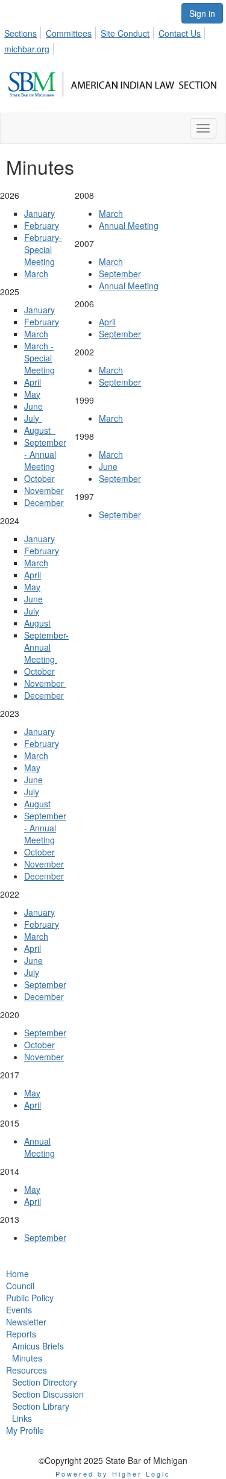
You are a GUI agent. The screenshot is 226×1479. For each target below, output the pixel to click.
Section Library (40, 1406)
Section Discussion (48, 1394)
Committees (69, 33)
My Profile (25, 1430)
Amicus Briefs (38, 1346)
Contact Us (180, 33)
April (32, 382)
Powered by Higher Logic (113, 1473)
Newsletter (26, 1322)
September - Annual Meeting (45, 454)
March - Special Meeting (39, 358)
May (32, 394)
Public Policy (30, 1298)
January (39, 213)
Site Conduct (125, 33)
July (33, 418)
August (39, 430)
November (44, 490)
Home (17, 1274)
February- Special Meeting (43, 249)
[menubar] (113, 39)
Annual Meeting (39, 1147)
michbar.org (26, 49)
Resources (26, 1370)
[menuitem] (24, 31)
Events (19, 1310)
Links (22, 1418)
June (33, 406)
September (45, 984)
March (36, 273)
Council (20, 1286)
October (39, 478)
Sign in (202, 13)
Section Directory (44, 1382)
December (44, 502)
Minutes (27, 1358)
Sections (20, 33)
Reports (21, 1334)
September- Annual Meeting (46, 647)
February (41, 225)
